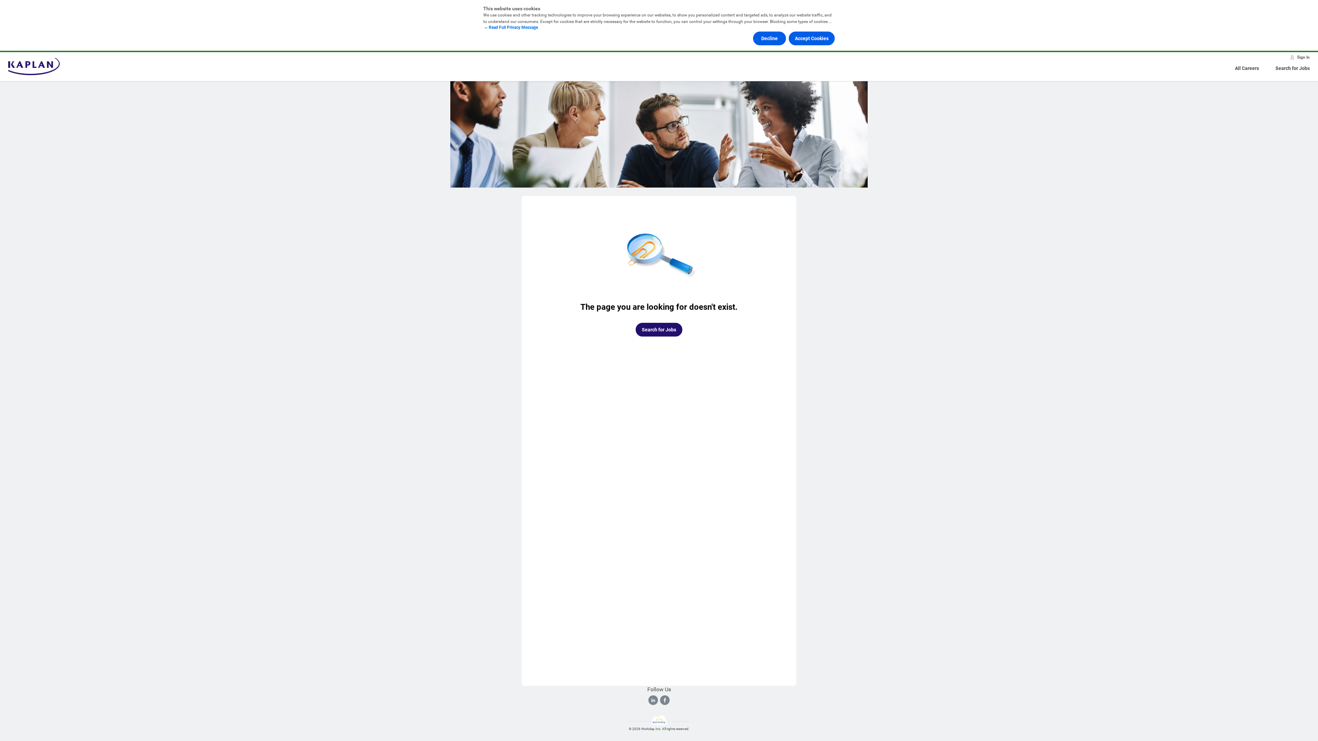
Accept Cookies (812, 38)
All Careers (1247, 68)
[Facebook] (665, 700)
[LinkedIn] (653, 700)
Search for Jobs (1292, 68)
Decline (769, 38)
